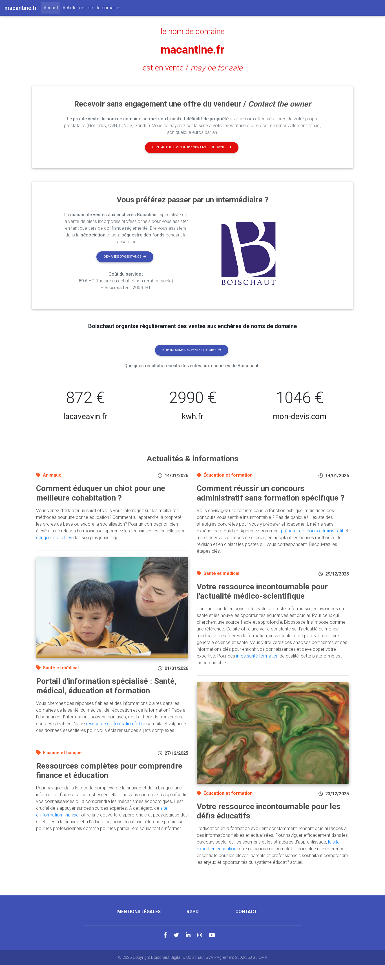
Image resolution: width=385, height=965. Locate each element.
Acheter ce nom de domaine (91, 7)
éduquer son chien (54, 537)
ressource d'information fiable (115, 723)
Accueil (52, 7)
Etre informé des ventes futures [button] (189, 350)
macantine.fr (193, 49)
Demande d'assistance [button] (122, 256)
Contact (246, 911)
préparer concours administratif (312, 531)
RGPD (193, 911)
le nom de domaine (193, 31)
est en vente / (192, 67)
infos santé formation (257, 656)
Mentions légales (139, 911)
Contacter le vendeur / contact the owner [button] (189, 147)
